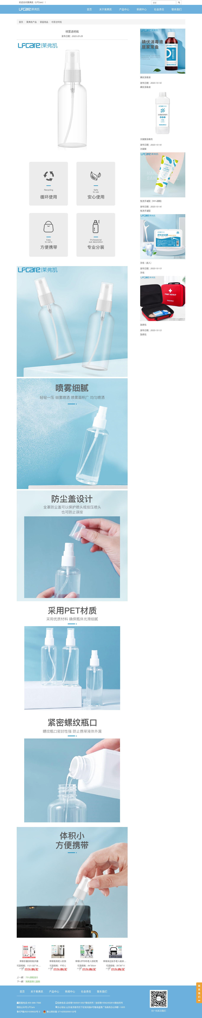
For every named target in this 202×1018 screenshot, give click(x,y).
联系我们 (177, 9)
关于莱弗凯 (105, 9)
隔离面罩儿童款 (33, 981)
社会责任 (159, 9)
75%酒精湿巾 (32, 977)
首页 (89, 9)
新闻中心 (142, 9)
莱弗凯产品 (31, 21)
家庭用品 (44, 21)
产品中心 (124, 9)
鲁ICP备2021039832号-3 (28, 1011)
